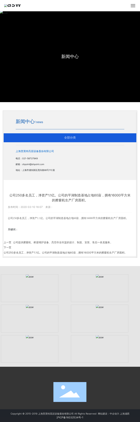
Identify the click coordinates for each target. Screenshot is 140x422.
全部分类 (70, 137)
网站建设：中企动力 (108, 413)
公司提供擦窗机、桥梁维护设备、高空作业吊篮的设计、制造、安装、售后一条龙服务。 (63, 242)
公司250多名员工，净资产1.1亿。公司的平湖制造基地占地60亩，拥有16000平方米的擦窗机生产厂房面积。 (65, 252)
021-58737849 (30, 158)
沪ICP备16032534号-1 (70, 417)
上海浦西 (124, 413)
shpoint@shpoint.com (33, 164)
